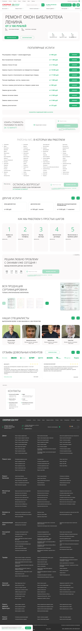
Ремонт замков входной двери (21, 444)
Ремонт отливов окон (19, 546)
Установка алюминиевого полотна (66, 493)
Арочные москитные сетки (20, 501)
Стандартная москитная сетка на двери (67, 497)
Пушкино (65, 165)
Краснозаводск (46, 156)
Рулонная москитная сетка (42, 497)
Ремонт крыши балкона (42, 476)
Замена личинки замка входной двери (44, 608)
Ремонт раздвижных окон (20, 461)
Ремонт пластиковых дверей (65, 442)
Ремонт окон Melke (41, 470)
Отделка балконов (40, 482)
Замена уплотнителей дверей (65, 437)
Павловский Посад (66, 163)
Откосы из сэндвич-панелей (20, 587)
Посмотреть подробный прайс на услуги (41, 112)
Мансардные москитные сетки (21, 499)
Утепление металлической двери (66, 453)
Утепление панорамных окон (43, 461)
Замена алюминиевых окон (42, 564)
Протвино (45, 165)
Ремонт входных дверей (42, 446)
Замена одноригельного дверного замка (45, 606)
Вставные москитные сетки (42, 495)
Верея (4, 146)
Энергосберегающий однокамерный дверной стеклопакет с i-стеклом (68, 560)
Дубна (5, 151)
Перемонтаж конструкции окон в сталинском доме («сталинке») (46, 523)
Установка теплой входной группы (21, 532)
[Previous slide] (73, 198)
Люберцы (65, 160)
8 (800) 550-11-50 (12, 396)
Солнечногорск (7, 170)
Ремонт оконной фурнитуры (42, 585)
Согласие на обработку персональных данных (38, 625)
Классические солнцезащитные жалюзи (23, 512)
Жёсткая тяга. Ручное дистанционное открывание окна (69, 541)
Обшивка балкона (63, 484)
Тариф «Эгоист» (63, 572)
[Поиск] (43, 4)
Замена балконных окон (19, 573)
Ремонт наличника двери (20, 448)
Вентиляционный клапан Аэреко (66, 549)
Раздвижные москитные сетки (65, 490)
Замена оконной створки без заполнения (23, 559)
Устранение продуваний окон (43, 532)
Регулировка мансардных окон (21, 534)
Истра (44, 153)
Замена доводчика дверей (20, 606)
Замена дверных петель (19, 608)
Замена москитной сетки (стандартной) (22, 490)
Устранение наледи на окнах (43, 536)
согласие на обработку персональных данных (62, 188)
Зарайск (63, 151)
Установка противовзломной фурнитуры (23, 543)
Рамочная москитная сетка (42, 506)
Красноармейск (7, 156)
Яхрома (43, 175)
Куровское (25, 158)
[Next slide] (78, 198)
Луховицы (25, 160)
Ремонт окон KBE (63, 463)
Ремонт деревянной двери (20, 450)
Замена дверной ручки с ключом (66, 608)
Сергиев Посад (45, 168)
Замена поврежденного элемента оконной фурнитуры (23, 539)
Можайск (5, 161)
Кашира (63, 153)
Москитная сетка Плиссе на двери (66, 499)
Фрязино (5, 172)
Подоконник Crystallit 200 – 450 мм (66, 583)
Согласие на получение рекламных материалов (70, 625)
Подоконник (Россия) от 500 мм (43, 594)
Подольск (25, 165)
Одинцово (5, 163)
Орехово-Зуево (46, 163)
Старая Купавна (26, 170)
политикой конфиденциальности (69, 129)
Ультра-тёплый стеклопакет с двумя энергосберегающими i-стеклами (44, 539)
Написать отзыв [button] (52, 352)
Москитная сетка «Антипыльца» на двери (68, 501)
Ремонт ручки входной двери (43, 440)
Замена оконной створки (42, 561)
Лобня (64, 158)
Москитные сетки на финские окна (22, 497)
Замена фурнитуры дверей (20, 446)
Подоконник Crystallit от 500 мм (43, 598)
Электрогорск (65, 173)
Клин (5, 154)
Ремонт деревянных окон (20, 465)
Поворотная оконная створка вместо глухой (23, 571)
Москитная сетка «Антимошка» (43, 490)
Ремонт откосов (18, 598)
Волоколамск (46, 146)
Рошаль (5, 168)
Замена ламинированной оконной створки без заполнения (24, 566)
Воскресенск (65, 146)
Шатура (24, 173)
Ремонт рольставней (19, 516)
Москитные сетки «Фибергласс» (21, 504)
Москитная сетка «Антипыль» (43, 493)
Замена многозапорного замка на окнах (67, 591)
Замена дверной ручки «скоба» (66, 606)
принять (28, 628)
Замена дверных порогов (20, 604)
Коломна (25, 154)
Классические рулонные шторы (66, 514)
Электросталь (7, 175)
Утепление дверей (63, 446)
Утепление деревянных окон (43, 465)
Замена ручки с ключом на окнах (21, 589)
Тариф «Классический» (64, 570)
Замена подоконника (41, 591)
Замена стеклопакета (41, 566)
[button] (66, 4)
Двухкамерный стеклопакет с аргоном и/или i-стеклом (46, 551)
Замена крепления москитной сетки (44, 504)
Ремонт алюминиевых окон (20, 467)
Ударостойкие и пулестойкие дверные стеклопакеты (44, 569)
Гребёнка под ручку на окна (20, 591)
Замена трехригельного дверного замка (45, 604)
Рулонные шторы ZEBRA (42, 514)
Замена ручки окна (18, 536)
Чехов (5, 173)
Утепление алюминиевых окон (43, 463)
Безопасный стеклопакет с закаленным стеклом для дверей (69, 566)
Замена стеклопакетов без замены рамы (45, 557)
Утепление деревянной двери (65, 450)
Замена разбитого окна (41, 587)
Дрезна (64, 149)
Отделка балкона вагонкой (65, 482)
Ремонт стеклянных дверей (65, 440)
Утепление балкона (41, 484)
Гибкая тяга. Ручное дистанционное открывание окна (69, 544)
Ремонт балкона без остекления (43, 480)
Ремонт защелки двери (41, 444)
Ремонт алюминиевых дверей (65, 444)
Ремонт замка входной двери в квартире (45, 437)
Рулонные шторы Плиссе (42, 516)
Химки (24, 172)
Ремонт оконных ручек (41, 583)
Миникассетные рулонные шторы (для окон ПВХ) (69, 512)
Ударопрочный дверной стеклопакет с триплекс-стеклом (46, 572)
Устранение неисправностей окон (44, 534)
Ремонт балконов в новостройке (21, 480)
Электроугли (26, 175)
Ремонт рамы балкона (41, 478)
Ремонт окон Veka (63, 461)
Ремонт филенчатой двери (42, 435)
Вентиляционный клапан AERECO (21, 541)
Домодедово (46, 149)
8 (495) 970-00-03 (51, 4)
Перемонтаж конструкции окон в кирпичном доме (68, 523)
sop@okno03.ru (25, 400)
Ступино (45, 170)
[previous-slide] (73, 352)
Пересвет (6, 165)
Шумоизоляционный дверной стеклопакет (45, 577)
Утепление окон (40, 459)
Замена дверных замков (20, 610)
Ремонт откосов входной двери (21, 453)
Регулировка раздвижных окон (21, 459)
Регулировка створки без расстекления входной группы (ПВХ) (46, 449)
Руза (24, 168)
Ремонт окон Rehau (63, 465)
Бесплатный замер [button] (27, 37)
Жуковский (44, 151)
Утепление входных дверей (65, 448)
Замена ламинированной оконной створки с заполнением (23, 562)
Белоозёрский (46, 144)
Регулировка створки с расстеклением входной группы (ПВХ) (46, 452)
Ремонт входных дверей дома (21, 435)
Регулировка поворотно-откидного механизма (69, 534)
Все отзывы (4, 357)
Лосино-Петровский (8, 160)
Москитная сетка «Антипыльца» (43, 501)
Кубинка (6, 158)
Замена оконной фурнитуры (65, 585)
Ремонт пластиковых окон (20, 470)
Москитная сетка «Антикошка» (21, 493)
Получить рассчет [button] (11, 37)
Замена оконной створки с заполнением (23, 557)
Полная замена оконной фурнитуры (67, 594)
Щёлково (44, 173)
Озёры (24, 163)
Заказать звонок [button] (7, 428)
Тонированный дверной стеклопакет (44, 574)
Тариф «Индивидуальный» (65, 574)
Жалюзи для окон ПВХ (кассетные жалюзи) (23, 514)
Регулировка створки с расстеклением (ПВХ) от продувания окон (46, 542)
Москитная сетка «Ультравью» (21, 506)
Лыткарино (45, 160)
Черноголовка (65, 172)
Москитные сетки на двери (65, 495)
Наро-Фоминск (45, 161)
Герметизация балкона (19, 476)
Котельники (65, 154)
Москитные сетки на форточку (21, 495)
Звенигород (6, 153)
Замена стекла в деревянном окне (21, 575)
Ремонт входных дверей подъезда (21, 440)
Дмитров (6, 149)
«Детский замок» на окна (20, 596)
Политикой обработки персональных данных (11, 628)
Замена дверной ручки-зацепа (66, 604)
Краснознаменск (66, 156)
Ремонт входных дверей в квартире (22, 437)
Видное (25, 146)
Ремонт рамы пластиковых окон (66, 532)
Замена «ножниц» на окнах (65, 589)
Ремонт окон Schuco (63, 459)
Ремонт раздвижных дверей (42, 442)
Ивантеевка (25, 153)
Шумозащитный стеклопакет (20, 524)
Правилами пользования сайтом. (18, 628)
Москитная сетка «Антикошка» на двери (67, 504)
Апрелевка (5, 144)
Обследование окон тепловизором (44, 548)
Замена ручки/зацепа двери (42, 610)
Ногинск (64, 161)
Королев (45, 154)
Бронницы (65, 144)
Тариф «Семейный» (63, 568)
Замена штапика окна (41, 589)
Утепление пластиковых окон (43, 467)
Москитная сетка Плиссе (42, 499)
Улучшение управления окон (65, 538)
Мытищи (25, 161)
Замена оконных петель (19, 585)
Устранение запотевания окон (21, 550)
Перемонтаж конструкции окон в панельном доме (47, 525)
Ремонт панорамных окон (20, 463)
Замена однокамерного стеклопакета (67, 557)
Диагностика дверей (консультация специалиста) (69, 435)
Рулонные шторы (40, 512)
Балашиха (25, 144)
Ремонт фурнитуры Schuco (20, 583)
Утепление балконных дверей (21, 619)
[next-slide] (78, 352)
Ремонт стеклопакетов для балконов (22, 482)
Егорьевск (25, 151)
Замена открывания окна (42, 559)
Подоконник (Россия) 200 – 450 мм (44, 596)
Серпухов (65, 168)
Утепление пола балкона (64, 478)
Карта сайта (48, 628)
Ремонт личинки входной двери (21, 442)
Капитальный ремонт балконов (21, 478)
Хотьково (45, 172)
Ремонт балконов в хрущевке (20, 484)
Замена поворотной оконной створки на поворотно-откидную (23, 569)
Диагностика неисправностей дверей (67, 536)
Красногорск (26, 156)
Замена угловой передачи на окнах (66, 587)
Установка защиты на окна (20, 594)
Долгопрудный (26, 149)
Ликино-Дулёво (45, 158)
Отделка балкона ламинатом (65, 480)
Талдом (63, 170)
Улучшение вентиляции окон (65, 547)
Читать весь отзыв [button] (8, 376)
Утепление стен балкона (64, 476)
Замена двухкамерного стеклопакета (67, 562)
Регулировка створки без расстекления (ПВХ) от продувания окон (46, 545)
